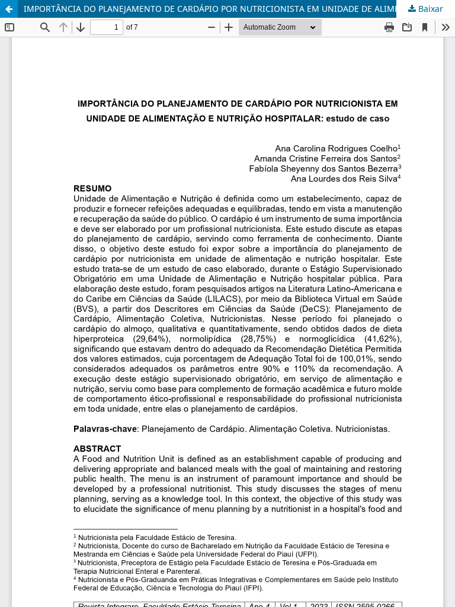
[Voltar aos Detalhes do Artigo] (9, 9)
